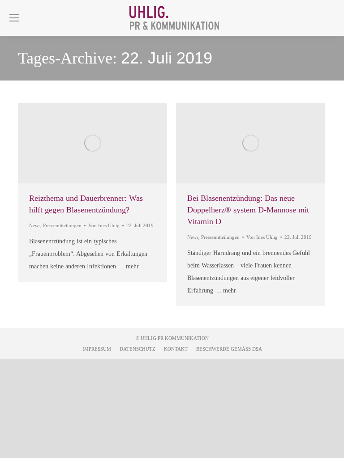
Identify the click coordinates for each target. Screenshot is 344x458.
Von (104, 225)
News (34, 225)
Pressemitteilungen (62, 225)
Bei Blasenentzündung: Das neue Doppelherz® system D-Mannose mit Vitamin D (248, 210)
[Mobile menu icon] (14, 18)
